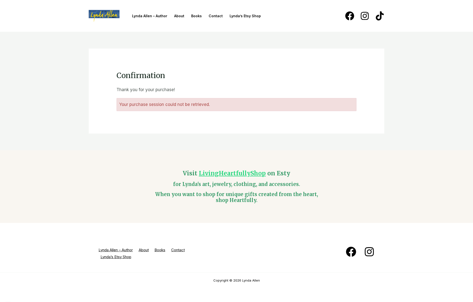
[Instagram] (364, 15)
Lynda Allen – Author (149, 16)
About (179, 16)
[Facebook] (349, 15)
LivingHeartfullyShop (232, 173)
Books (196, 16)
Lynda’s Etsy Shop (245, 16)
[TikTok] (379, 15)
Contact (216, 16)
